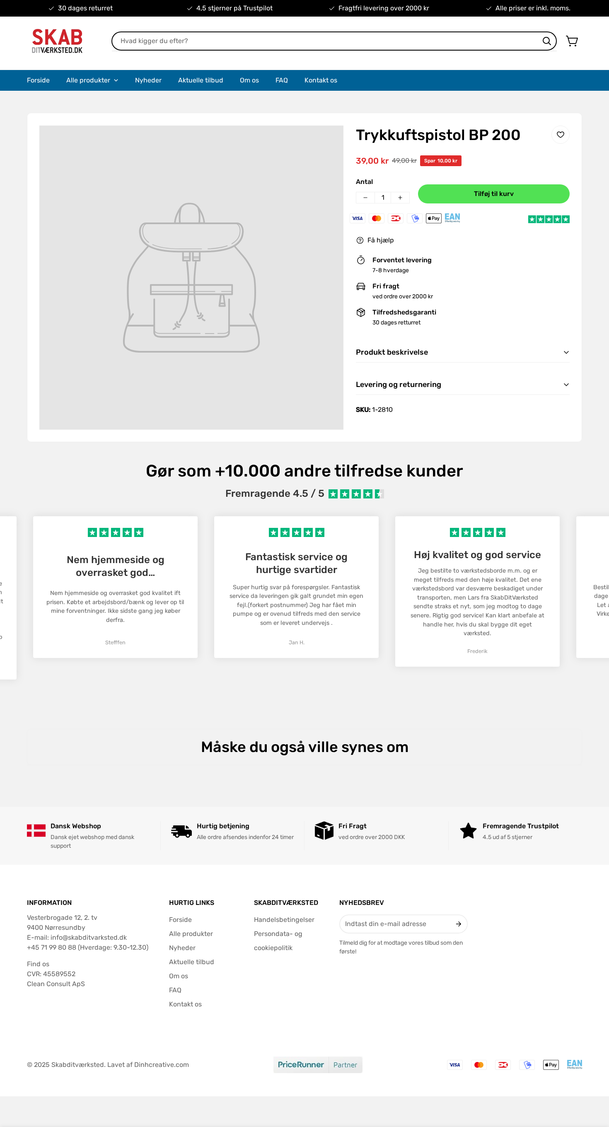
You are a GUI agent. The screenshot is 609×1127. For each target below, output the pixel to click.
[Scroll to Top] (592, 1081)
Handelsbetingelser (284, 920)
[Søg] (547, 41)
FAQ (175, 990)
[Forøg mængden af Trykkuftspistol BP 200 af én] (400, 197)
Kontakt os (185, 1004)
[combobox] (334, 41)
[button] (573, 41)
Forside (180, 920)
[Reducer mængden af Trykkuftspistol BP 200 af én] (365, 197)
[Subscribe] (458, 924)
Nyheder (182, 948)
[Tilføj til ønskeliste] (560, 135)
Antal (364, 182)
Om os (178, 976)
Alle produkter (191, 934)
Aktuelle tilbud (191, 962)
